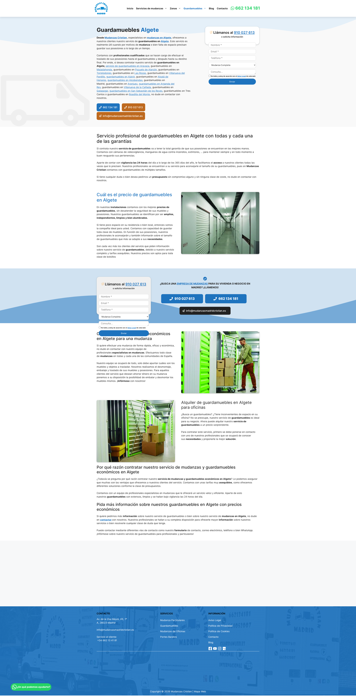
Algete (165, 41)
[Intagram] (220, 648)
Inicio (130, 8)
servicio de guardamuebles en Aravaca (127, 66)
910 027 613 (244, 32)
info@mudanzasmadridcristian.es (115, 629)
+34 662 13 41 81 (107, 640)
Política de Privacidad (220, 625)
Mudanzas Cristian (116, 37)
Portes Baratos (168, 637)
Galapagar (102, 90)
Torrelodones (104, 73)
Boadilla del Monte (139, 94)
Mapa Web (200, 691)
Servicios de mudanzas (149, 8)
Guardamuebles (193, 8)
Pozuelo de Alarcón (146, 69)
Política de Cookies (219, 631)
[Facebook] (210, 648)
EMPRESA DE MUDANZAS (192, 283)
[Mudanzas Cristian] (101, 8)
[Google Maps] (224, 648)
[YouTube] (215, 648)
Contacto (222, 8)
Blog (211, 8)
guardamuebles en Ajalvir (120, 76)
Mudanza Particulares (172, 620)
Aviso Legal (241, 76)
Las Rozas (140, 73)
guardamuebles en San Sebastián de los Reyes (135, 90)
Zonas (173, 8)
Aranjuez (133, 83)
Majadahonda (104, 69)
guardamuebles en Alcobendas (125, 80)
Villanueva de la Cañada (137, 87)
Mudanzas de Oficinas (172, 631)
